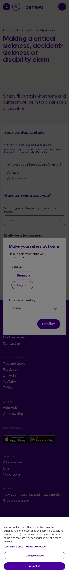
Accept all (34, 566)
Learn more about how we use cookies (26, 546)
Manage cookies (35, 555)
